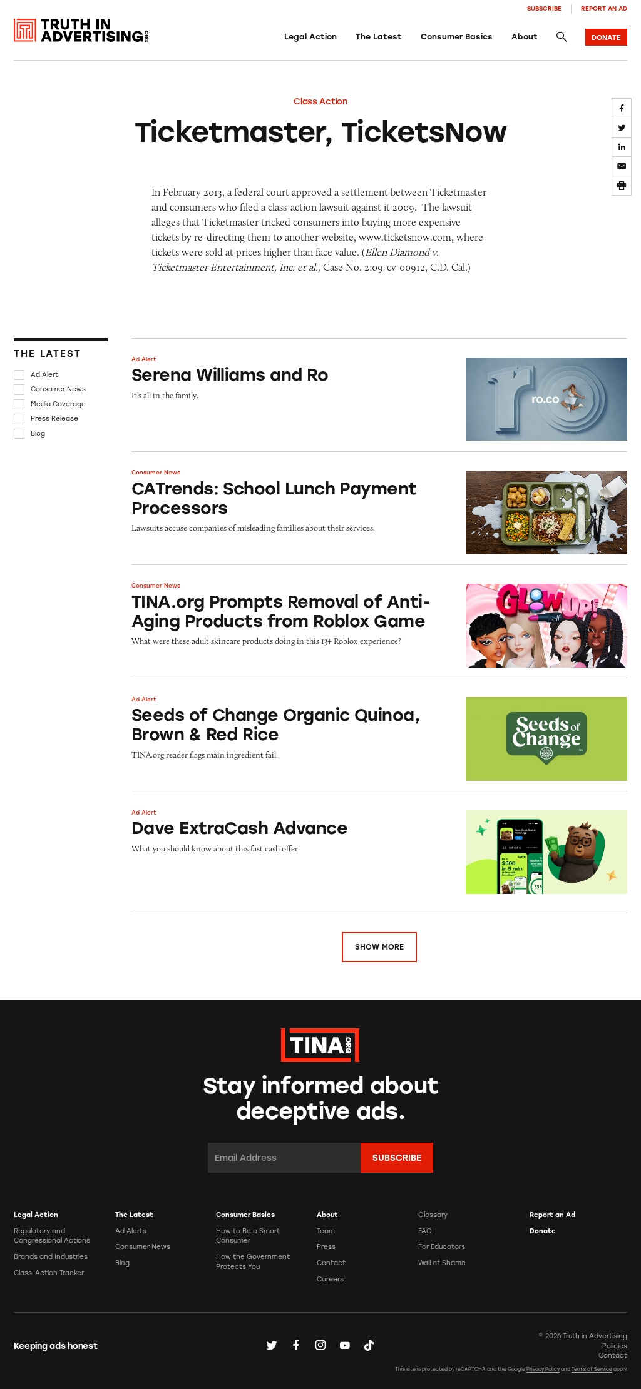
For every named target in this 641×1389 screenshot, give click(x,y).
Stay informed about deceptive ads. (320, 1098)
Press (326, 1247)
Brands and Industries (51, 1257)
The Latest (379, 36)
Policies (614, 1346)
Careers (330, 1279)
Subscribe (544, 8)
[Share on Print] (621, 185)
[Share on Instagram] (320, 1345)
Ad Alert (44, 375)
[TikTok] (369, 1345)
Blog (38, 433)
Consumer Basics (457, 36)
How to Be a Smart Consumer (248, 1236)
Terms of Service (592, 1369)
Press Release (54, 418)
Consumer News (58, 390)
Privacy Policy (543, 1369)
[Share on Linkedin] (621, 147)
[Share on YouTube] (344, 1345)
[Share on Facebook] (621, 108)
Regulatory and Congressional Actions (52, 1236)
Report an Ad (604, 8)
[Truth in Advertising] (81, 30)
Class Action (320, 101)
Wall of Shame (442, 1263)
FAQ (425, 1231)
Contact (331, 1263)
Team (326, 1231)
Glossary (433, 1215)
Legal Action (310, 36)
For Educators (441, 1247)
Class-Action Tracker (49, 1273)
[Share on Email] (621, 166)
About (524, 36)
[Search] (561, 37)
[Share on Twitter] (621, 127)
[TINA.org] (320, 1044)
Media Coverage (58, 404)
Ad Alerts (130, 1231)
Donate (543, 1231)
